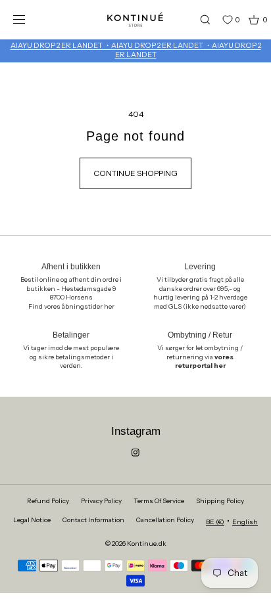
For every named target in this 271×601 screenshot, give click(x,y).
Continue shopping (135, 173)
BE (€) (215, 522)
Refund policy (48, 501)
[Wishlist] (217, 19)
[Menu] (29, 19)
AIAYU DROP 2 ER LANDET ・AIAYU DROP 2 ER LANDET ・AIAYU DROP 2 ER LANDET (136, 50)
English (245, 522)
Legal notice (32, 520)
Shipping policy (220, 501)
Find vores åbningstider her (71, 306)
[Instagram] (135, 452)
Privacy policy (101, 501)
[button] (199, 19)
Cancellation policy (165, 520)
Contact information (93, 520)
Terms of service (159, 501)
